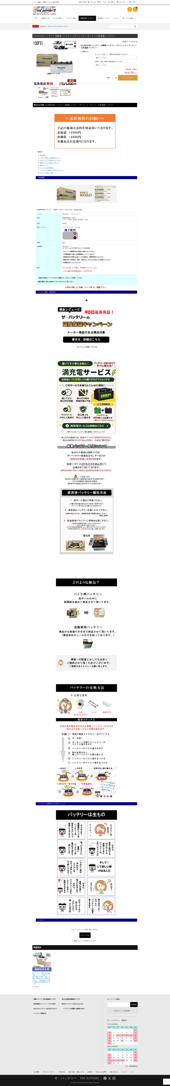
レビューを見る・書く (47, 173)
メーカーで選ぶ (71, 18)
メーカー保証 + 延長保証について (50, 158)
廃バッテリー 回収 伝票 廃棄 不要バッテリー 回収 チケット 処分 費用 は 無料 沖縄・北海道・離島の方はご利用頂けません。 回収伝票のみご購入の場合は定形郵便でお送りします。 (42, 978)
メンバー (124, 1072)
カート (132, 1072)
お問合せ (134, 2)
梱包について (44, 165)
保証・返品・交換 (104, 2)
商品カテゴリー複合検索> (122, 1011)
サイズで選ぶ (57, 18)
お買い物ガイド (123, 2)
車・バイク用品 (127, 18)
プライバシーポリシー (48, 1072)
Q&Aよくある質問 (101, 1072)
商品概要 (42, 155)
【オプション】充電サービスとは (50, 160)
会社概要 (83, 2)
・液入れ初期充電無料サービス (70, 999)
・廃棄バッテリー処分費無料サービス (44, 999)
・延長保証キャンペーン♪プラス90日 (43, 1004)
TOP (36, 18)
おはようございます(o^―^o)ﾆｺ (57, 26)
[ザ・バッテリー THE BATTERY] (44, 10)
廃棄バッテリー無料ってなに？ (49, 163)
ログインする (85, 935)
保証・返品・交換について (76, 1072)
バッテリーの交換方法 (47, 168)
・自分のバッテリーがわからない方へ (72, 1004)
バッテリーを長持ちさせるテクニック (51, 170)
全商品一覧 (45, 18)
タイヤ (116, 18)
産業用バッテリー (104, 18)
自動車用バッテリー (87, 18)
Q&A (114, 2)
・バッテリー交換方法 (39, 1013)
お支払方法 (92, 2)
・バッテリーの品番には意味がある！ (73, 1008)
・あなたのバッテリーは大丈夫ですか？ (44, 1008)
